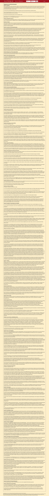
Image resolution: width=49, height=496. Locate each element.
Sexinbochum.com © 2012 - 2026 (6, 493)
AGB (20, 493)
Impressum (25, 493)
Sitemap (13, 493)
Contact (22, 493)
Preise (15, 493)
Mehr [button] (44, 1)
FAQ (16, 493)
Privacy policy (18, 493)
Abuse (11, 493)
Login (37, 1)
